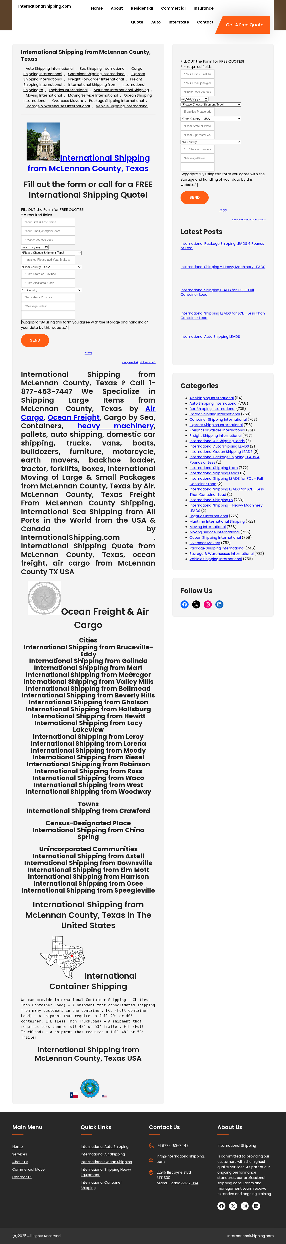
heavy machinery (116, 426)
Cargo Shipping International (214, 414)
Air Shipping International (211, 398)
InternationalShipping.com (44, 6)
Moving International (44, 95)
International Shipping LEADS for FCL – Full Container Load (217, 292)
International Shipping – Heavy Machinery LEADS (223, 267)
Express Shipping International (216, 424)
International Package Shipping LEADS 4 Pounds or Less (222, 245)
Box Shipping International (102, 68)
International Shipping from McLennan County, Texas (89, 163)
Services (19, 1154)
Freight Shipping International (215, 435)
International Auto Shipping (104, 1146)
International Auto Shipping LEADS (210, 336)
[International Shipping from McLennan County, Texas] (44, 611)
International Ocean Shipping (106, 1161)
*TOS (88, 353)
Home (17, 1146)
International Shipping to (211, 500)
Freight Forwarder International (96, 79)
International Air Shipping (103, 1154)
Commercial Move (28, 1169)
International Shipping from (92, 84)
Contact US (22, 1177)
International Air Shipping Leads (217, 441)
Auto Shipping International (50, 68)
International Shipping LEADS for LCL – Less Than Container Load (223, 315)
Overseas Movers (67, 100)
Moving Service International (93, 95)
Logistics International (68, 90)
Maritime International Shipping (121, 90)
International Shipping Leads (214, 473)
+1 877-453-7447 (173, 1145)
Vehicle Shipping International (122, 106)
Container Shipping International (96, 73)
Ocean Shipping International (215, 537)
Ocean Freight (74, 417)
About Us (20, 1161)
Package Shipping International (116, 100)
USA (194, 1183)
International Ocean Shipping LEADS (220, 451)
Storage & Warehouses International (58, 106)
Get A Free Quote (244, 25)
